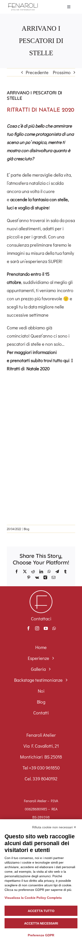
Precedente (37, 72)
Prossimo (62, 72)
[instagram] (37, 628)
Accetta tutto (41, 911)
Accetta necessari (41, 923)
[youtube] (46, 628)
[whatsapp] (54, 628)
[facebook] (28, 628)
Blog (26, 529)
